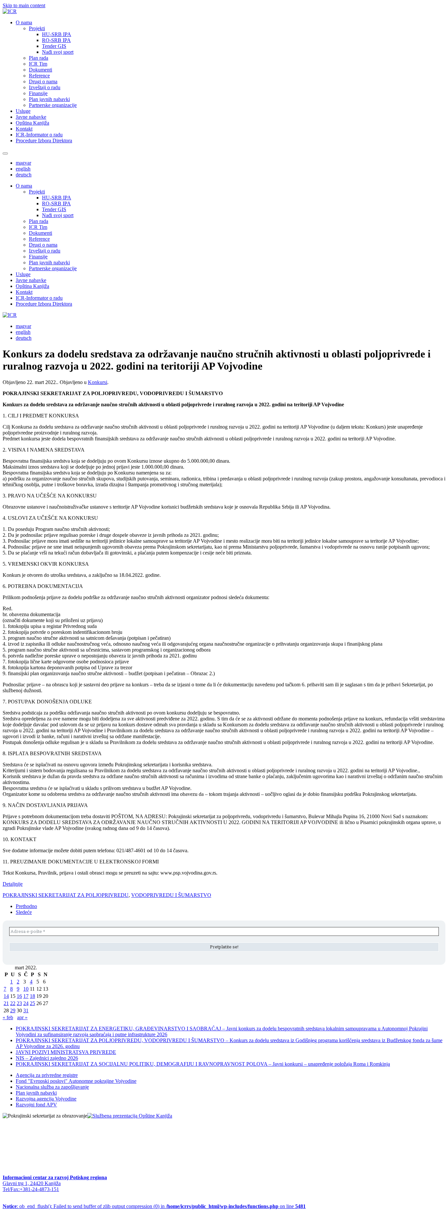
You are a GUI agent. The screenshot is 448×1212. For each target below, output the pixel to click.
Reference (39, 75)
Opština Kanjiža (32, 123)
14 (6, 996)
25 (32, 1003)
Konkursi (97, 382)
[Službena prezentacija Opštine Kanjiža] (129, 1116)
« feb (8, 1017)
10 (26, 989)
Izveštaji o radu (44, 87)
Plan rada (38, 58)
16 (19, 996)
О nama (24, 22)
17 (26, 996)
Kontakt (24, 128)
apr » (22, 1017)
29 (12, 1010)
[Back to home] (10, 11)
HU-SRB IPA (56, 34)
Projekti (37, 28)
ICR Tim (38, 64)
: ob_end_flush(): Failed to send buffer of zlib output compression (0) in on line (154, 1206)
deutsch (23, 174)
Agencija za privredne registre (47, 1075)
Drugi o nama (43, 81)
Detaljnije (13, 884)
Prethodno (26, 906)
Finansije (38, 93)
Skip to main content (24, 5)
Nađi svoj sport (57, 52)
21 (6, 1003)
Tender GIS (54, 46)
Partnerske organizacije (53, 105)
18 (32, 996)
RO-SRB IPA (56, 40)
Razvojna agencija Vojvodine (46, 1098)
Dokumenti (40, 69)
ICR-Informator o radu (39, 134)
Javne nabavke (31, 117)
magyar (23, 163)
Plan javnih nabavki (49, 99)
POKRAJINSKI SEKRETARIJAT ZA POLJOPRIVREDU (66, 895)
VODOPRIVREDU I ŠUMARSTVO (171, 895)
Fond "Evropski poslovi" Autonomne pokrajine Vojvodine (76, 1081)
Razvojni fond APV (36, 1104)
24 (26, 1003)
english (23, 169)
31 (26, 1010)
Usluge (23, 111)
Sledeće (24, 912)
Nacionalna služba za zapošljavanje (52, 1087)
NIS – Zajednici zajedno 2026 (47, 1058)
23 (19, 1003)
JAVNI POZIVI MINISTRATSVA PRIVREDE (66, 1052)
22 (12, 1003)
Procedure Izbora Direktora (44, 140)
